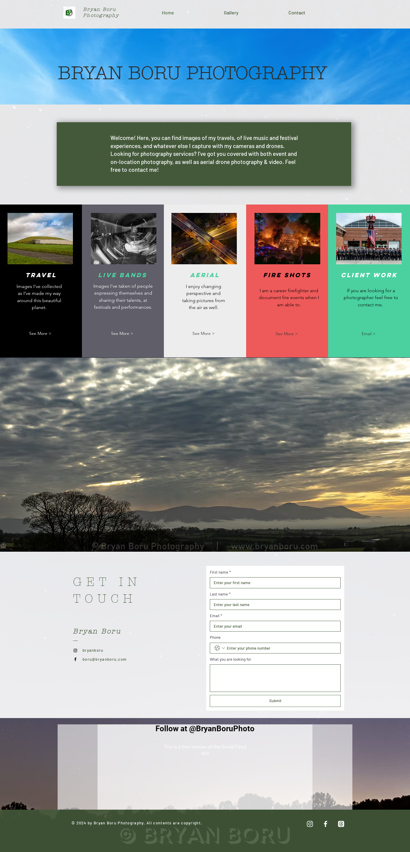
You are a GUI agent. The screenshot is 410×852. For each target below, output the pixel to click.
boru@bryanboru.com (105, 659)
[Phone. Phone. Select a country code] (220, 648)
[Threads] (341, 824)
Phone (215, 637)
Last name (220, 594)
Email (216, 615)
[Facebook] (75, 659)
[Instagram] (75, 650)
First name (220, 572)
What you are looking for (230, 659)
